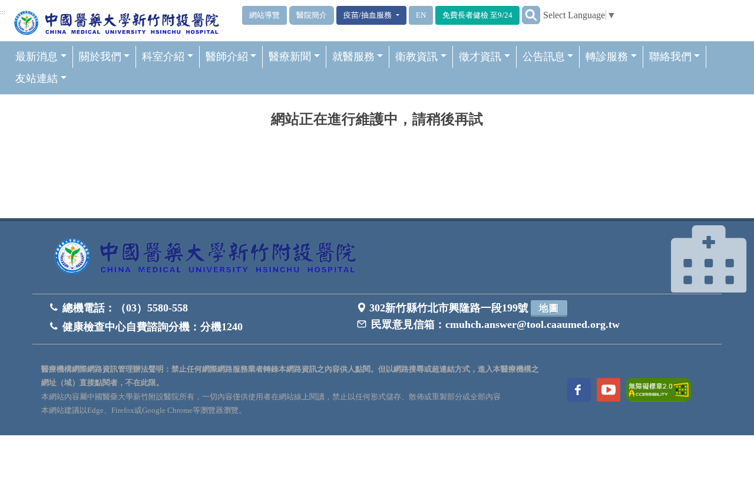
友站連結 (36, 78)
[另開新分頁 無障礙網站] (658, 389)
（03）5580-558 (151, 308)
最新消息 (36, 57)
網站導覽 (264, 15)
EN (421, 15)
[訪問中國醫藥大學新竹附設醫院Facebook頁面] (579, 390)
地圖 (549, 308)
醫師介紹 (227, 57)
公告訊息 (543, 57)
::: (2, 12)
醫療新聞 (290, 57)
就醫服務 (353, 57)
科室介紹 (163, 57)
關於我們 (100, 57)
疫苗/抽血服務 (368, 15)
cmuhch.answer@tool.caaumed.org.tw (532, 324)
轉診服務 (607, 57)
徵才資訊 (480, 57)
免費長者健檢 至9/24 (477, 15)
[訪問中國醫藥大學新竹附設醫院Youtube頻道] (608, 390)
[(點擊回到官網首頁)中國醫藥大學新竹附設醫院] (209, 257)
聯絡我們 (670, 57)
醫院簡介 (311, 15)
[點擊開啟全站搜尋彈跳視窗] (531, 15)
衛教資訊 (416, 57)
